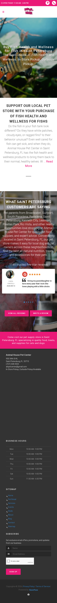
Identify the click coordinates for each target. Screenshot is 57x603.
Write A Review (40, 313)
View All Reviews (16, 313)
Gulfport (47, 212)
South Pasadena (17, 216)
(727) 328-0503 (12, 364)
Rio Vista (26, 224)
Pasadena (35, 216)
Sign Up (13, 572)
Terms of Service (43, 586)
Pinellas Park (11, 224)
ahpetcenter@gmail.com (16, 367)
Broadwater (33, 212)
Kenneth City (30, 220)
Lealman (44, 220)
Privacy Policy (28, 586)
